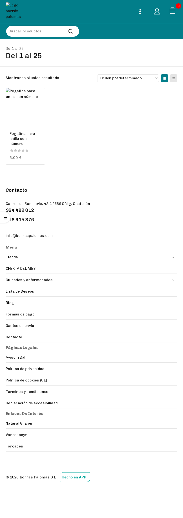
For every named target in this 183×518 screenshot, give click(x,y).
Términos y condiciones (27, 392)
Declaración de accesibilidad (32, 403)
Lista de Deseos (20, 291)
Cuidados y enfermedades (29, 280)
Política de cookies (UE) (26, 380)
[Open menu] (140, 11)
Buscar (70, 31)
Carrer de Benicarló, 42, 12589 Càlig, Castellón (48, 204)
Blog (10, 303)
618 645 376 (20, 220)
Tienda (12, 257)
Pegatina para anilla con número (22, 139)
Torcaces (14, 446)
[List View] (173, 78)
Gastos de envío (20, 326)
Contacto (14, 337)
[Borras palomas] (15, 11)
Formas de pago (20, 314)
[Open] (5, 217)
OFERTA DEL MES (21, 268)
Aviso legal (15, 357)
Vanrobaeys (16, 435)
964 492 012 (20, 210)
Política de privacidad (25, 369)
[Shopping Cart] (173, 11)
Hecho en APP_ (75, 477)
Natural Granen (19, 423)
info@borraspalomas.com (29, 236)
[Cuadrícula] (164, 78)
